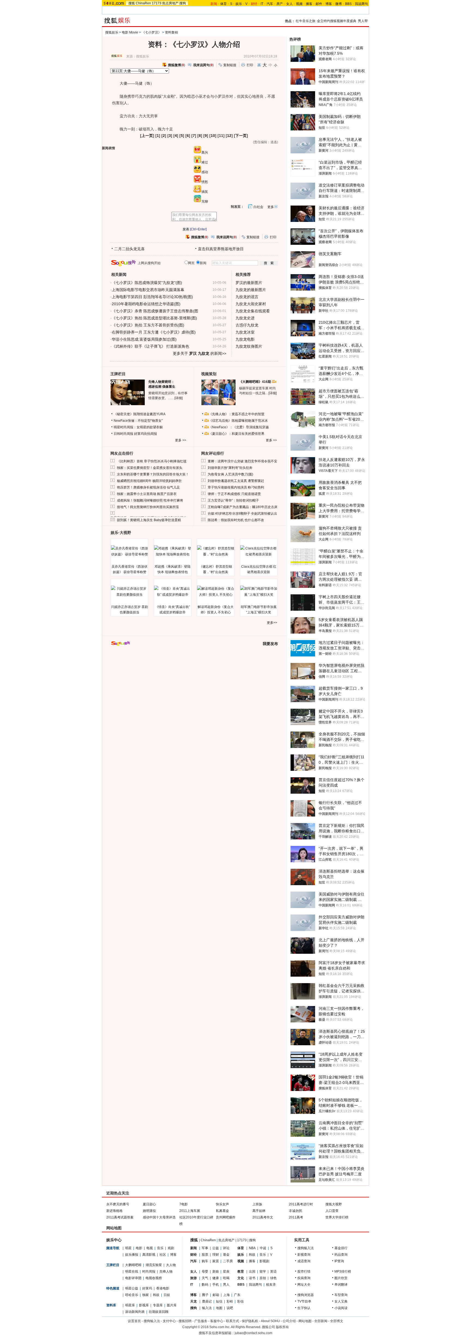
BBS (348, 4)
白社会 (258, 207)
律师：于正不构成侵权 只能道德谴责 (234, 494)
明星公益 (131, 1288)
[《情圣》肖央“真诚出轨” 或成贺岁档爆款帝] (172, 592)
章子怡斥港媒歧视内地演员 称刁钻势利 (236, 487)
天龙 (193, 1301)
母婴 (205, 1271)
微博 (338, 4)
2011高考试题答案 (120, 1217)
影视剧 (264, 1261)
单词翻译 (341, 1284)
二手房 (228, 1261)
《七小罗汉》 (151, 32)
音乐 (160, 1248)
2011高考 (296, 1217)
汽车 (270, 4)
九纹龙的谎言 (246, 297)
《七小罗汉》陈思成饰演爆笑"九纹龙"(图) (147, 282)
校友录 (271, 1284)
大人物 (171, 1265)
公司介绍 (289, 1321)
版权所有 (282, 1327)
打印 (250, 65)
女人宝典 (341, 1301)
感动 (204, 172)
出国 (252, 1271)
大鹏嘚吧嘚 (133, 1265)
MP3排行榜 (342, 1271)
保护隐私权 (250, 1321)
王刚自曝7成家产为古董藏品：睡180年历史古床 (242, 507)
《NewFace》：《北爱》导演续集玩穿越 (239, 427)
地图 (219, 1308)
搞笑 (204, 192)
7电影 (183, 1204)
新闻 (193, 1248)
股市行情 (303, 1271)
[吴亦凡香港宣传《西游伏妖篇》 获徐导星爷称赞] (129, 551)
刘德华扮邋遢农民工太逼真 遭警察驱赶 (236, 481)
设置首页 (134, 1321)
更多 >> (180, 440)
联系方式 (232, 1321)
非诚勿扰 (295, 1211)
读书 (252, 1278)
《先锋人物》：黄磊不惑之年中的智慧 (236, 414)
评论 (226, 1248)
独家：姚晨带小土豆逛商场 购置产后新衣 (147, 494)
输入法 (207, 1308)
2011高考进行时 (301, 1204)
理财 (215, 1255)
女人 (289, 4)
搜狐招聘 (185, 1321)
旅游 (193, 1278)
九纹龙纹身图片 (248, 346)
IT (262, 4)
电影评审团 (133, 1278)
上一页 (147, 135)
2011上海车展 (189, 1211)
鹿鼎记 (207, 1301)
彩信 (240, 1301)
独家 (145, 1295)
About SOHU (270, 1321)
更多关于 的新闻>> (199, 353)
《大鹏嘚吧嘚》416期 (255, 382)
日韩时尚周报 (123, 434)
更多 (270, 207)
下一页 (241, 135)
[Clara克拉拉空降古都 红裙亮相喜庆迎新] (258, 551)
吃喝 (226, 1278)
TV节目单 (304, 1301)
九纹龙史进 (245, 318)
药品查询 (341, 1255)
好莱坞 (147, 1288)
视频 (299, 4)
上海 (226, 1295)
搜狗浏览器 (305, 1295)
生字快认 (303, 1308)
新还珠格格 (114, 1211)
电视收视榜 (154, 1278)
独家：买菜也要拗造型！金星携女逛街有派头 (149, 468)
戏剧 (171, 1248)
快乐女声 (222, 1204)
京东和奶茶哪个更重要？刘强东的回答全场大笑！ (153, 474)
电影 (139, 1248)
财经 (193, 1255)
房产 (279, 4)
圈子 (205, 1295)
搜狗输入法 (305, 1248)
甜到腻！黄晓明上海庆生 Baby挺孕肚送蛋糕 (149, 520)
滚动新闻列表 (135, 1312)
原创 (262, 1278)
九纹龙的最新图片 (250, 290)
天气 (205, 1278)
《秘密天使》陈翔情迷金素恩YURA (139, 414)
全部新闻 (320, 1321)
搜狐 (131, 3)
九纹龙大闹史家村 (250, 304)
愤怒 (204, 182)
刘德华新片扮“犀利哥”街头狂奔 (230, 468)
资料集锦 (171, 32)
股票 (205, 1255)
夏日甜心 (149, 1204)
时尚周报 (148, 1271)
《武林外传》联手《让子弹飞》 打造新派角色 (150, 346)
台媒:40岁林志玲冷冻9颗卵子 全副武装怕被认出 (242, 513)
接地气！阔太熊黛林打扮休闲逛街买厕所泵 (148, 507)
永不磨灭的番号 (117, 1204)
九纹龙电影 (245, 339)
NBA (252, 1248)
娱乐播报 (131, 1255)
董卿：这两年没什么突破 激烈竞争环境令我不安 (242, 461)
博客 (328, 4)
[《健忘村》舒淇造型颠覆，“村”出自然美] (215, 551)
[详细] (178, 398)
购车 (205, 1261)
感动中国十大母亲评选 (159, 1217)
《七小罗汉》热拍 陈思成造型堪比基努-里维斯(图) (154, 318)
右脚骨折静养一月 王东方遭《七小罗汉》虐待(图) (154, 332)
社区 (162, 1255)
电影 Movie (130, 32)
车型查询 (341, 1295)
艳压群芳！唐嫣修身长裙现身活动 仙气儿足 (148, 487)
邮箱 (216, 1295)
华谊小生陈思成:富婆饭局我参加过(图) (144, 339)
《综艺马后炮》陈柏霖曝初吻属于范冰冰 (238, 421)
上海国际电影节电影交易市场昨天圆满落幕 (148, 290)
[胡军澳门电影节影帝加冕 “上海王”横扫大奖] (258, 592)
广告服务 (200, 1321)
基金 (226, 1255)
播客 (309, 4)
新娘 (215, 1271)
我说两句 (361, 4)
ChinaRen (143, 3)
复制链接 (229, 65)
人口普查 (332, 1211)
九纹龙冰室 (245, 332)
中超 (263, 1248)
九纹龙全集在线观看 (252, 311)
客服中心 (216, 1321)
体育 (223, 4)
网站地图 (305, 1321)
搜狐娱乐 (111, 32)
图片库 (172, 1305)
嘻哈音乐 (131, 1295)
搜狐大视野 (333, 1204)
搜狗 (182, 3)
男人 (226, 1284)
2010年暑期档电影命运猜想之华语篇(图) (146, 304)
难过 (204, 162)
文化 (240, 1278)
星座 (226, 1271)
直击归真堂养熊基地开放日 (221, 249)
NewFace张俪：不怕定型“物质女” (138, 421)
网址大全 (303, 1284)
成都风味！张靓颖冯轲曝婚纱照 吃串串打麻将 (150, 500)
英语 (273, 1271)
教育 (240, 1271)
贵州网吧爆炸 (225, 1217)
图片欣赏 (341, 1278)
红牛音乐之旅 (305, 21)
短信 (219, 1301)
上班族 (257, 1204)
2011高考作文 (262, 1217)
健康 (215, 1278)
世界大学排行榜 (336, 1217)
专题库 (158, 1305)
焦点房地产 (170, 3)
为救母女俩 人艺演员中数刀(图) (230, 474)
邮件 (319, 4)
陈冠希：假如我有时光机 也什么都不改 (236, 520)
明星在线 (131, 1271)
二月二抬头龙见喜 (129, 249)
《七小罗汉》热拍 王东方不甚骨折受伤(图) (148, 325)
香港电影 (162, 1288)
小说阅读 (341, 1308)
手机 (215, 1284)
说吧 (230, 1308)
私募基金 (222, 1211)
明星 (128, 1248)
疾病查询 (303, 1278)
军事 (205, 1248)
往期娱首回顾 (158, 1312)
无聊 (204, 201)
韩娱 (156, 1295)
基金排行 (341, 1248)
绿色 (273, 1278)
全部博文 (336, 1321)
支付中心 (169, 1321)
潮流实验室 (154, 1265)
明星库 (130, 1305)
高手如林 (258, 1211)
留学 (262, 1271)
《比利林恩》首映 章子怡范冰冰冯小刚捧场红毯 (151, 461)
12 (229, 135)
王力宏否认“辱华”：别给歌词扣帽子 (233, 500)
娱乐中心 (114, 1240)
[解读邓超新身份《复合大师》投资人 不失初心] (215, 592)
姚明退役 (149, 1211)
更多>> (272, 623)
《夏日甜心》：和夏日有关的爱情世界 (236, 434)
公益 (215, 1248)
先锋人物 (166, 1271)
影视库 (144, 1305)
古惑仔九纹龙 (246, 325)
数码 (205, 1284)
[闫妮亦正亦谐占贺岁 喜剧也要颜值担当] (129, 592)
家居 (215, 1261)
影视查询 (303, 1255)
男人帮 (363, 21)
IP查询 (339, 1261)
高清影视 (148, 1255)
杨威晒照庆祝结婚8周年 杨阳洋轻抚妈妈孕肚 (149, 481)
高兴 (204, 152)
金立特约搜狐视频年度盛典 (336, 21)
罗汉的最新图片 (248, 282)
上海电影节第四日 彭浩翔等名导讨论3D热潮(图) (152, 297)
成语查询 (303, 1261)
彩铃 (230, 1301)
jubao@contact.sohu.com (253, 1333)
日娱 (167, 1295)
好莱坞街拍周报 (145, 434)
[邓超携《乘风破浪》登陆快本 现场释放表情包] (172, 551)
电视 (149, 1248)
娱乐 (238, 4)
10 (213, 135)
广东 (237, 1295)
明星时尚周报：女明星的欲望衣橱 (138, 427)
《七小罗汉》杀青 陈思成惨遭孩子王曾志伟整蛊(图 (155, 311)
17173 (156, 3)
